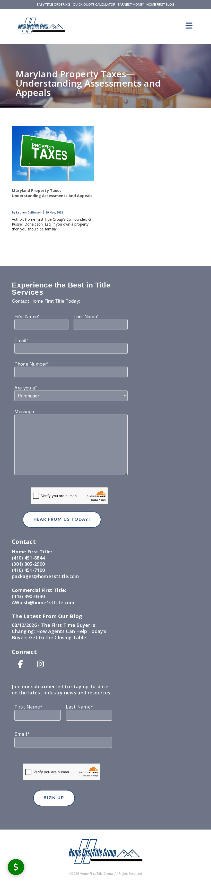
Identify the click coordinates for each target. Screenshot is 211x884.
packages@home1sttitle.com (45, 576)
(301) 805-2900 (28, 564)
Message (24, 411)
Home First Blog (160, 4)
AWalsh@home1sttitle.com (43, 602)
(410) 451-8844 (28, 558)
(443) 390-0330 (28, 596)
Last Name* (86, 316)
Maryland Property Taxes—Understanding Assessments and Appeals (52, 193)
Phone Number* (31, 364)
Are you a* (25, 387)
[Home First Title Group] (41, 25)
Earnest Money (131, 4)
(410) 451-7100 (28, 570)
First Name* (26, 316)
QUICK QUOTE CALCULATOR (94, 4)
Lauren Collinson (28, 212)
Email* (21, 340)
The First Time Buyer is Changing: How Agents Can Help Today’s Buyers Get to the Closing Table (59, 631)
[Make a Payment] (16, 867)
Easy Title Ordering (53, 4)
